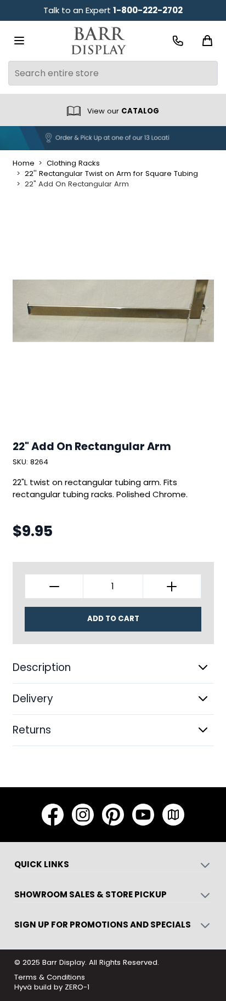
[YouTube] (143, 815)
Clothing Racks (73, 163)
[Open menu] (19, 40)
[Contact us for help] (178, 41)
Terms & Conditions (49, 977)
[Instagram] (83, 815)
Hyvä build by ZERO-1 (51, 987)
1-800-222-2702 (148, 10)
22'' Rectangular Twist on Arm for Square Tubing (111, 174)
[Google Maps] (173, 815)
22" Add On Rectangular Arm (77, 184)
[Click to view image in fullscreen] (113, 310)
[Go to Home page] (98, 41)
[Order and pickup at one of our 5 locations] (113, 138)
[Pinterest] (113, 815)
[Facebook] (53, 815)
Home (24, 163)
